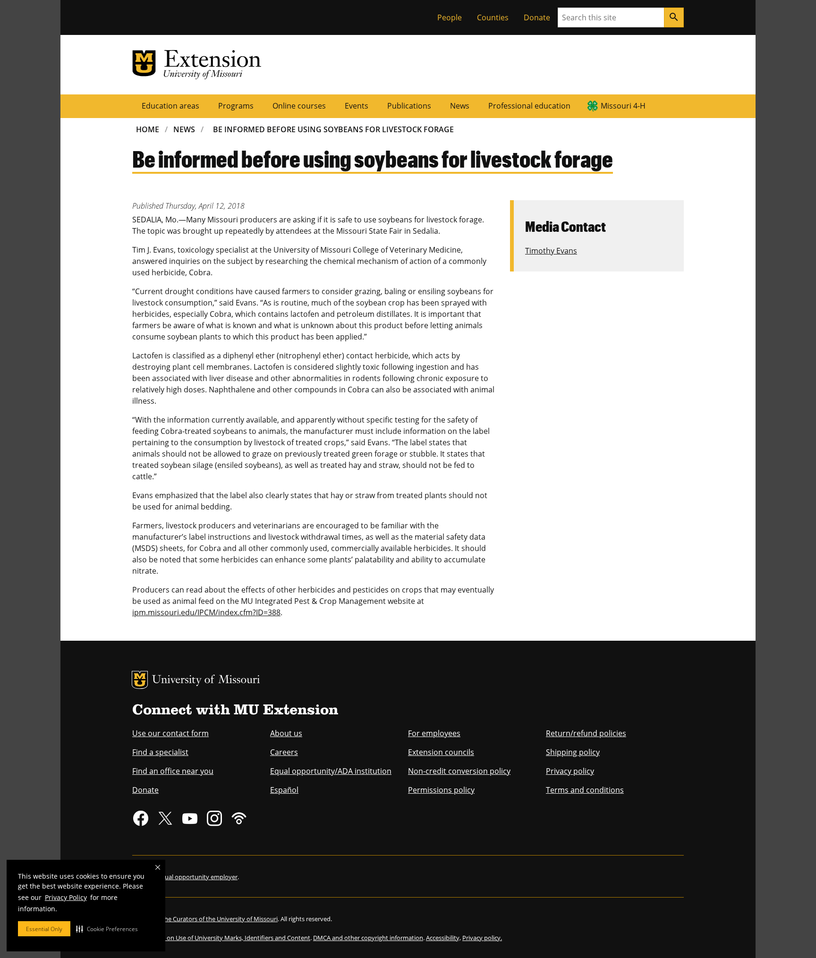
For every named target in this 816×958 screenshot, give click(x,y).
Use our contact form (170, 733)
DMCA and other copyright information (368, 937)
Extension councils (441, 752)
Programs (236, 106)
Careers (284, 752)
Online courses (299, 106)
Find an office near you (172, 771)
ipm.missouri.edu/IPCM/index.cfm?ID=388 (206, 612)
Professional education (529, 106)
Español (284, 790)
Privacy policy (570, 771)
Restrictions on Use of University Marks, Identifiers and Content (221, 937)
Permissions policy (441, 790)
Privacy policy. (482, 937)
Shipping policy (573, 752)
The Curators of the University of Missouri (219, 919)
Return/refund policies (586, 733)
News (459, 106)
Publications (409, 106)
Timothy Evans (551, 251)
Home (147, 129)
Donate (537, 17)
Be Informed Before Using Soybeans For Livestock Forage (333, 129)
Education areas (170, 106)
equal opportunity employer (198, 877)
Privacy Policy (66, 897)
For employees (434, 733)
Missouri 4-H (623, 106)
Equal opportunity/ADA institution (330, 771)
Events (356, 106)
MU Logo (140, 680)
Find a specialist (160, 752)
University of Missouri (206, 680)
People (449, 17)
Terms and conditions (585, 790)
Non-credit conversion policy (459, 771)
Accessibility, (443, 937)
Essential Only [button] (44, 929)
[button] (107, 928)
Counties (493, 17)
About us (286, 733)
